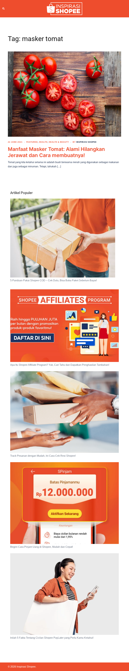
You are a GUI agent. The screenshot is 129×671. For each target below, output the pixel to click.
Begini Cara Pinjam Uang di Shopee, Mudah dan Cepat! (41, 547)
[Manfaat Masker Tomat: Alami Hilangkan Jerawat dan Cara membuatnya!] (64, 94)
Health (43, 142)
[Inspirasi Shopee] (64, 8)
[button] (3, 8)
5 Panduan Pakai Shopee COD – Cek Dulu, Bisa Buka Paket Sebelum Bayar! (53, 280)
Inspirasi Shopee (86, 142)
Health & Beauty (59, 142)
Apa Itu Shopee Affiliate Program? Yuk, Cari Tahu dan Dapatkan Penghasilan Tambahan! (59, 365)
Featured (32, 142)
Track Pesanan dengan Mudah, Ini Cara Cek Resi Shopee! (43, 455)
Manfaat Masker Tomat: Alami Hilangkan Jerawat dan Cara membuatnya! (56, 152)
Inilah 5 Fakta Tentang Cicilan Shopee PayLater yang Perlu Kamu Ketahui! (51, 637)
